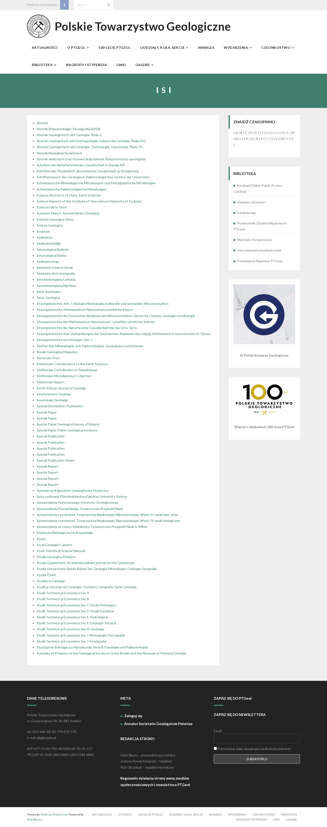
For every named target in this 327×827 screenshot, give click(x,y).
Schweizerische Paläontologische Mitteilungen (72, 189)
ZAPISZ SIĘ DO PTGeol (233, 698)
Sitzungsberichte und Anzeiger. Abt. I (64, 340)
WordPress (34, 819)
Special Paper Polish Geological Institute (67, 430)
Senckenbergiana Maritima (56, 286)
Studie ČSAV (46, 575)
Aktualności (102, 814)
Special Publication (51, 436)
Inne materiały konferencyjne (259, 250)
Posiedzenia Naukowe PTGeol (259, 261)
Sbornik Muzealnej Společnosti (59, 153)
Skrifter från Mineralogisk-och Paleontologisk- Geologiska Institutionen (90, 346)
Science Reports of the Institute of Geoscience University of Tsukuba (89, 201)
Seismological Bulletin (53, 249)
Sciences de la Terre (52, 207)
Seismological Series (52, 255)
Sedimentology (48, 261)
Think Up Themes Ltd (53, 814)
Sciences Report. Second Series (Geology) (68, 213)
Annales (215, 814)
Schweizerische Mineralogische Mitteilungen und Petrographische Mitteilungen (96, 183)
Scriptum (43, 231)
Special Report (47, 466)
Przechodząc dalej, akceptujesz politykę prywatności (254, 749)
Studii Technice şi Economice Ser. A (63, 593)
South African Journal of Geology (61, 388)
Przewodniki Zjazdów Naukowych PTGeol (260, 226)
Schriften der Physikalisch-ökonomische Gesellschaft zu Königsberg (87, 171)
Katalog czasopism (251, 202)
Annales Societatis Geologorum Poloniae (158, 723)
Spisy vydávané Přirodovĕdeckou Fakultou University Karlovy (82, 496)
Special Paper (47, 412)
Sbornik (42, 123)
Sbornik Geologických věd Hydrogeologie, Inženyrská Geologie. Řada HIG (91, 141)
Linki (276, 819)
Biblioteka (289, 814)
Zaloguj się (133, 716)
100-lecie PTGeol (150, 814)
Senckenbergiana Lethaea (56, 279)
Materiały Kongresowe (254, 240)
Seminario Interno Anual (55, 267)
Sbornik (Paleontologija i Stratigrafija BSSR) (68, 129)
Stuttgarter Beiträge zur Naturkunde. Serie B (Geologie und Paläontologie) (92, 647)
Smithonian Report (51, 382)
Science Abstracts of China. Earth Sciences (69, 195)
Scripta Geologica (50, 225)
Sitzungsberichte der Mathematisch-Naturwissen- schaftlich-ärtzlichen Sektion (96, 322)
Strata (41, 539)
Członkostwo (263, 814)
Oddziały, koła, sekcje (186, 814)
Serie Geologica (48, 298)
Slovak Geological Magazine (57, 352)
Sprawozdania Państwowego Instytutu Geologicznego (77, 502)
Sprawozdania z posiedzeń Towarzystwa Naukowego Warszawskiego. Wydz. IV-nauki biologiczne (108, 521)
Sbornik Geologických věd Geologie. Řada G (69, 135)
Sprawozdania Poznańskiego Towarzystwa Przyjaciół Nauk (80, 509)
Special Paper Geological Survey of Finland (68, 424)
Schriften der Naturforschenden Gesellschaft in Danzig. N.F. (81, 165)
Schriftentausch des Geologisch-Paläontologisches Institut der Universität (93, 177)
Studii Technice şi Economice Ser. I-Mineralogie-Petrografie (81, 635)
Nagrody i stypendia (251, 819)
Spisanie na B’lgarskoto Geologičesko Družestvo (73, 490)
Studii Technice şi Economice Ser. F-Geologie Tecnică (76, 623)
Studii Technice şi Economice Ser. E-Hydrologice (72, 617)
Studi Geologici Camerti (54, 545)
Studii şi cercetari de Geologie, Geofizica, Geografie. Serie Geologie (87, 587)
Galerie (291, 819)
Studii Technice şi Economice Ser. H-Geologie (70, 629)
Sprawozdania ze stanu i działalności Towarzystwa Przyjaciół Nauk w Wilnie (92, 527)
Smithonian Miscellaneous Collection (64, 376)
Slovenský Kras (48, 358)
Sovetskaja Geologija (52, 400)
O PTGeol (125, 814)
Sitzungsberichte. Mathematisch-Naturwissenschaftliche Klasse (85, 309)
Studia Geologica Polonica (56, 557)
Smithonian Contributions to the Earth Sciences (72, 364)
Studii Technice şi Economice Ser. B (63, 599)
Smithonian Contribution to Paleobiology (67, 370)
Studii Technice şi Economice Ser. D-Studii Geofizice (75, 611)
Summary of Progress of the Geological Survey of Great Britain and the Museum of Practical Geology (111, 653)
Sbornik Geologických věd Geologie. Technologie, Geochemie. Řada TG (90, 147)
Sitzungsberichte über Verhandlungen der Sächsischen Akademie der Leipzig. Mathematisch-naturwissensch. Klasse (124, 334)
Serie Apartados (49, 292)
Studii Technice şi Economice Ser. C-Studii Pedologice (76, 605)
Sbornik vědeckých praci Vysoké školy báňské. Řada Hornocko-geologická (91, 159)
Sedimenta (45, 237)
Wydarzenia (237, 814)
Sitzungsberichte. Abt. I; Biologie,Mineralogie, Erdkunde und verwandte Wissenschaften (103, 304)
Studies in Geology (51, 581)
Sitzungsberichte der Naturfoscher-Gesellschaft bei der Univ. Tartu (87, 328)
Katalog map (246, 213)
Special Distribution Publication (60, 406)
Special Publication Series (56, 460)
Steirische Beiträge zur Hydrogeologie (65, 533)
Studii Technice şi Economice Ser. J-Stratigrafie (72, 641)
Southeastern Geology (54, 394)
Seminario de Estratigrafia (56, 273)
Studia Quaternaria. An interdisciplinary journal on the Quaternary (86, 563)
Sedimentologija (49, 243)
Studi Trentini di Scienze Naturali (61, 551)
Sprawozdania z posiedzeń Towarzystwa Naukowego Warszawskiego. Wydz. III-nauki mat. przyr (107, 515)
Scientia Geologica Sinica (55, 219)
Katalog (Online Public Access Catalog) (257, 188)
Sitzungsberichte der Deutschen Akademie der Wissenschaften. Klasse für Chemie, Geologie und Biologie (116, 316)
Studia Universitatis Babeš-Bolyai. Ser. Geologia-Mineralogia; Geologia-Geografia (97, 569)
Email (217, 731)
